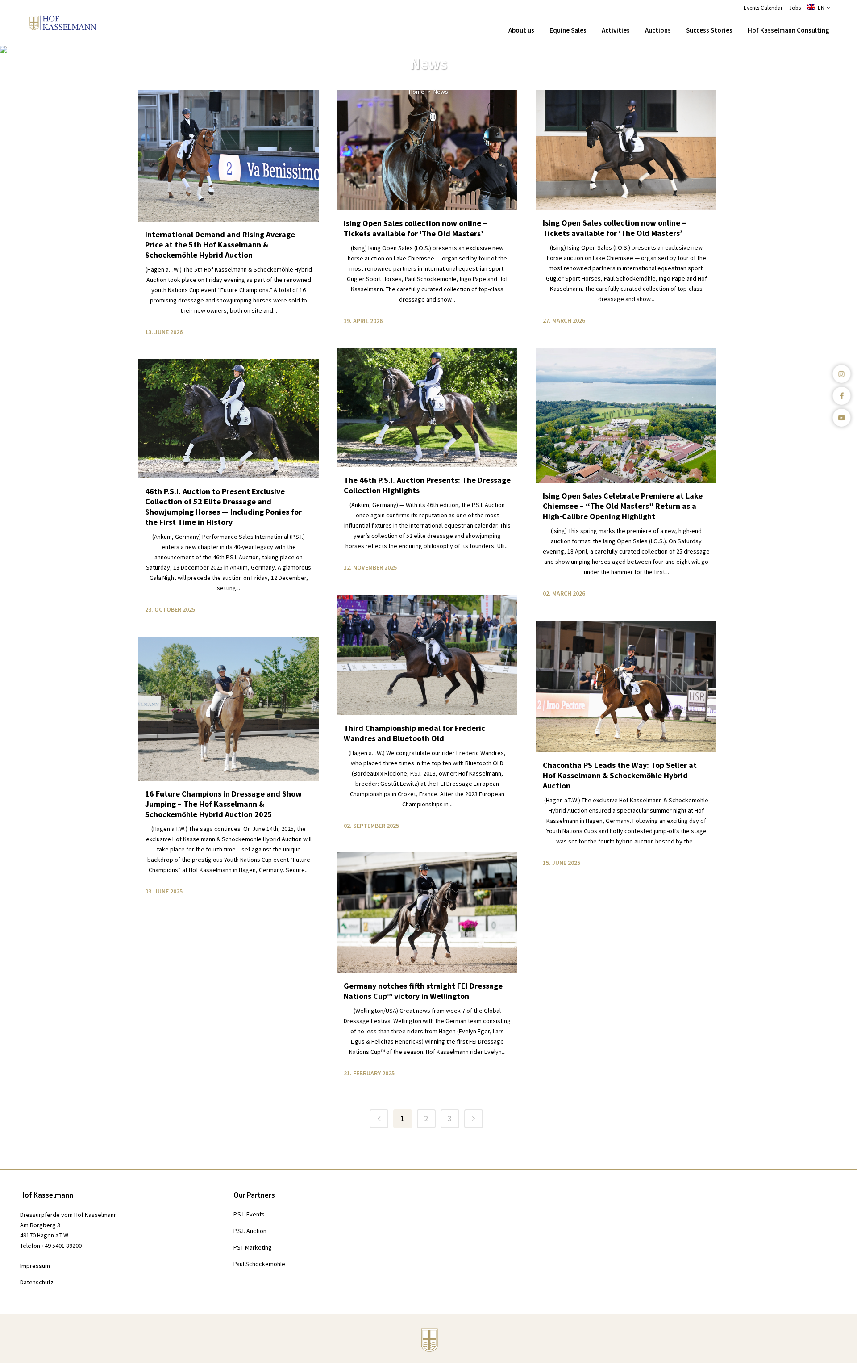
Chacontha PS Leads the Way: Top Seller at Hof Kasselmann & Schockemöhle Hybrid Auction (620, 775)
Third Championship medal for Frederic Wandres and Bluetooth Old (414, 733)
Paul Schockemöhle (259, 1264)
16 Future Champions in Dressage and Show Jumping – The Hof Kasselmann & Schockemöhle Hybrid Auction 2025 (223, 803)
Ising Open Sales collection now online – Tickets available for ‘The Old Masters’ (415, 228)
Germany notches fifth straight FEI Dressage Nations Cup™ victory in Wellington (423, 991)
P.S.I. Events (249, 1214)
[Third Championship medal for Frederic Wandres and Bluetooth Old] (427, 655)
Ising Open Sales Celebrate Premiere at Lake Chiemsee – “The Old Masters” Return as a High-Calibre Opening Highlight (623, 506)
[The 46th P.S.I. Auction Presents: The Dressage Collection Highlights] (427, 407)
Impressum (35, 1266)
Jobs (795, 8)
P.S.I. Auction (249, 1231)
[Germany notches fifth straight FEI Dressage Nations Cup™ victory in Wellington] (427, 912)
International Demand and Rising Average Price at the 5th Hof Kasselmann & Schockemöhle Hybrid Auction (220, 244)
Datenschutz (37, 1282)
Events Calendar (763, 8)
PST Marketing (252, 1247)
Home (416, 92)
